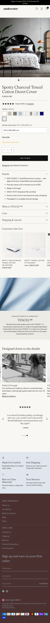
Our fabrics (6, 509)
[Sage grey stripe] (25, 113)
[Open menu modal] (41, 8)
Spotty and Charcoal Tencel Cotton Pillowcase (11, 263)
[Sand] (9, 113)
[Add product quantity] (11, 149)
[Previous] (4, 2)
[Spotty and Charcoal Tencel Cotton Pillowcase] (12, 245)
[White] (4, 113)
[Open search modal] (36, 8)
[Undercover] (11, 8)
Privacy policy (7, 548)
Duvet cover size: (17, 125)
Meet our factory (9, 396)
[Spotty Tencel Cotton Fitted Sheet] (35, 245)
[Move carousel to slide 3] (27, 435)
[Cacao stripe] (31, 113)
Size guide (6, 137)
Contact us (6, 532)
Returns (5, 540)
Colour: (8, 109)
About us (5, 505)
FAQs (4, 521)
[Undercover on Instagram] (7, 591)
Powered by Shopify (8, 607)
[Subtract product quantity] (4, 149)
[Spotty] (4, 119)
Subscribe (43, 583)
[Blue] (42, 113)
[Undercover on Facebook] (3, 591)
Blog (4, 517)
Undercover (17, 603)
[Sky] (20, 113)
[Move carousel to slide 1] (22, 435)
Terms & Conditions (10, 544)
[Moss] (15, 113)
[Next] (46, 2)
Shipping (5, 165)
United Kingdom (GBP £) (12, 600)
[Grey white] (36, 113)
